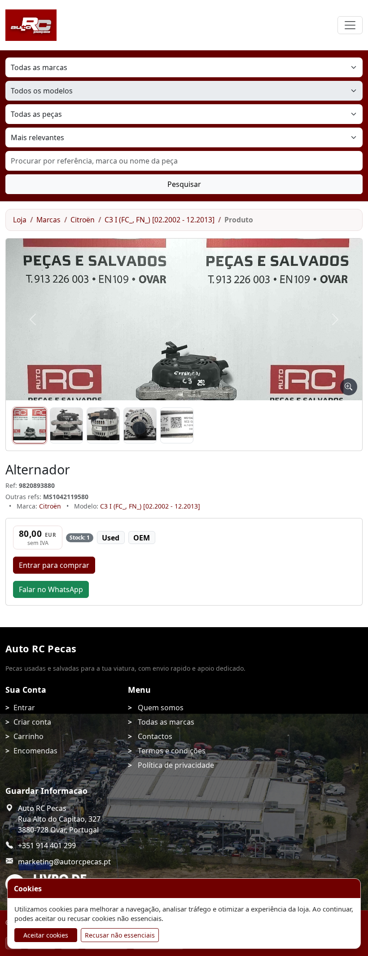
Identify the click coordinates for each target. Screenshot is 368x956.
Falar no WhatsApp (51, 589)
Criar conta (32, 722)
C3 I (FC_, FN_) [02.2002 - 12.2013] (160, 220)
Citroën (82, 220)
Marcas (48, 220)
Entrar (24, 708)
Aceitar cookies (45, 935)
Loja (19, 220)
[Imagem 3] (103, 425)
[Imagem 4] (140, 425)
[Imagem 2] (66, 425)
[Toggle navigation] (350, 25)
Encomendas (35, 751)
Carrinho (28, 736)
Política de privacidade (176, 765)
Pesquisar (184, 184)
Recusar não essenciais (120, 935)
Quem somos (161, 708)
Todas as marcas (166, 722)
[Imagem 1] (29, 425)
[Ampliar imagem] (348, 386)
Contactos (155, 736)
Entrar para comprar (54, 565)
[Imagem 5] (176, 425)
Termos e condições (172, 751)
